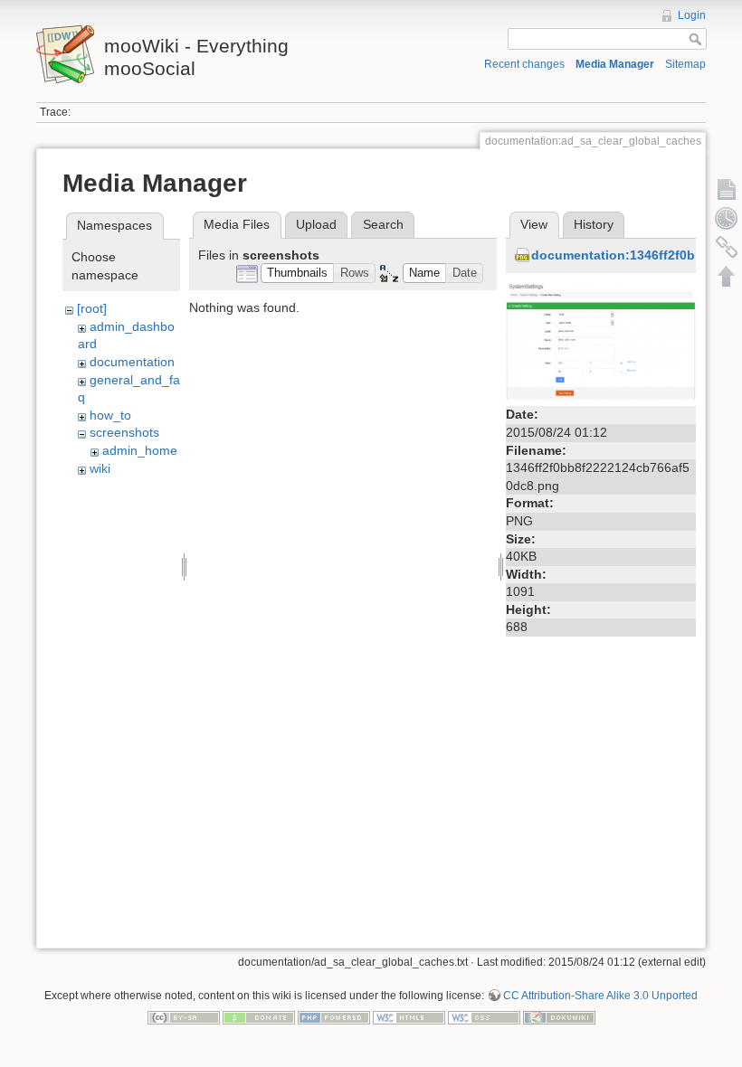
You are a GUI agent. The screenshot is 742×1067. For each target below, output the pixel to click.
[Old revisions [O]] (726, 217)
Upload (316, 224)
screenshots (124, 432)
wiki (100, 468)
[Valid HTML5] (409, 1016)
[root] (92, 308)
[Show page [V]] (726, 189)
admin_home (139, 450)
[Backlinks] (726, 246)
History (594, 224)
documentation (132, 361)
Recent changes (524, 64)
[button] (298, 273)
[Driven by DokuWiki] (559, 1016)
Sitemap (685, 64)
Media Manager (615, 64)
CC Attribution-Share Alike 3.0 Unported (600, 995)
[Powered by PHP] (334, 1016)
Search (383, 224)
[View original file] (601, 341)
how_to (110, 415)
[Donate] (259, 1016)
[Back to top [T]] (726, 275)
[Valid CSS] (484, 1016)
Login (692, 15)
